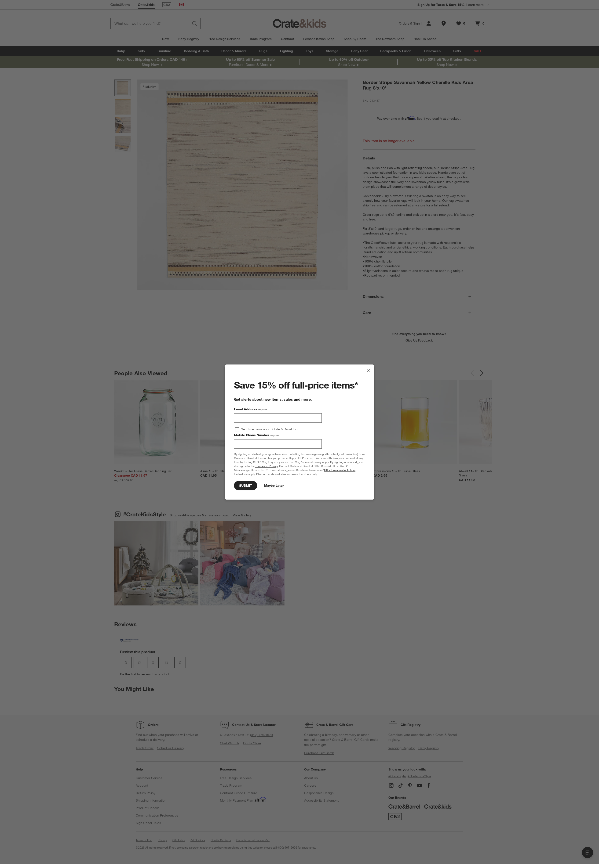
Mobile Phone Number (257, 435)
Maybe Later (274, 485)
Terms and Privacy (266, 466)
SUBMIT (245, 485)
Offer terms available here (339, 470)
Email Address (251, 409)
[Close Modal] (368, 370)
